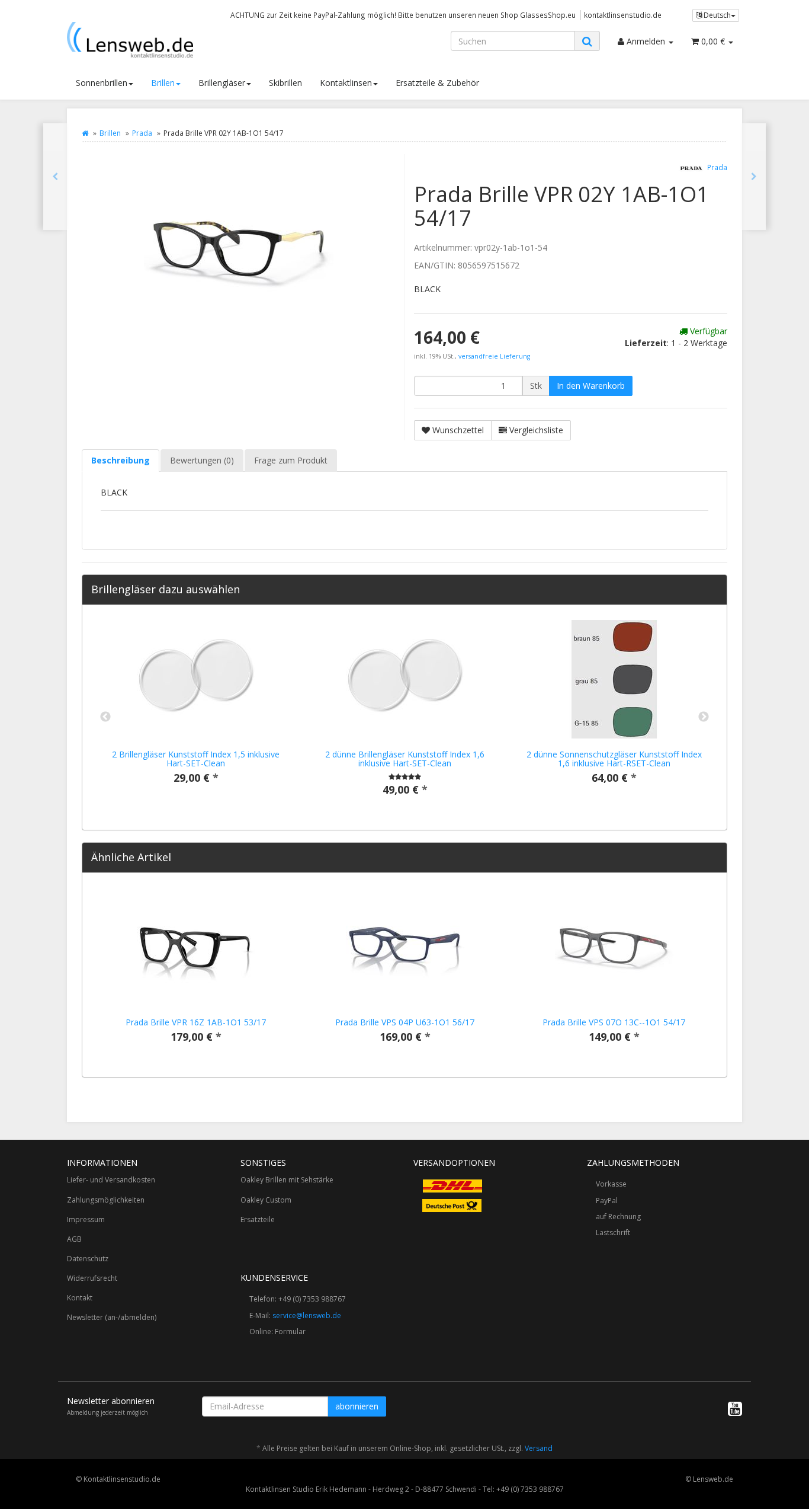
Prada (142, 133)
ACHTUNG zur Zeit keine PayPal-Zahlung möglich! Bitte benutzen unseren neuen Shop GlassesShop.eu (403, 15)
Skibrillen (285, 82)
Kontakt (79, 1298)
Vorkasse (611, 1184)
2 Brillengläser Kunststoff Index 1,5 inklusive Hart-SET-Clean (196, 759)
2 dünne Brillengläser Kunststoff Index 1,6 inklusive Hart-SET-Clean (404, 759)
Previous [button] (105, 717)
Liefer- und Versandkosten (111, 1180)
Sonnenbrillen (101, 82)
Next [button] (703, 717)
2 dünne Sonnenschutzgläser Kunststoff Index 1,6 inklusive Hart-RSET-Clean (614, 759)
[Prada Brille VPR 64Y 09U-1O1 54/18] (55, 176)
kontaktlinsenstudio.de (623, 15)
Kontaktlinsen (346, 82)
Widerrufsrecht (92, 1278)
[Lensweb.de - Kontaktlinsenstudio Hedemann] (173, 39)
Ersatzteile (257, 1219)
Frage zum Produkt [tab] (291, 460)
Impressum (86, 1219)
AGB (74, 1239)
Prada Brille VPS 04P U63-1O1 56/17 (404, 1022)
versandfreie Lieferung (494, 356)
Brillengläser (221, 82)
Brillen (163, 82)
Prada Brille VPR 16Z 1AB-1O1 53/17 (196, 1022)
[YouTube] (735, 1408)
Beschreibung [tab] (120, 460)
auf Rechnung (618, 1216)
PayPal (607, 1200)
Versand (539, 1448)
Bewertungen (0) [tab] (202, 460)
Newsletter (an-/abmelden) (111, 1317)
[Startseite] (85, 133)
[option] (195, 711)
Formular (290, 1331)
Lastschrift (613, 1232)
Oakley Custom (265, 1200)
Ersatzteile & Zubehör (437, 82)
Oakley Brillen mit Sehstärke (286, 1180)
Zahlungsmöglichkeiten (106, 1200)
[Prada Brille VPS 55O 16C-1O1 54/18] (754, 176)
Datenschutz (87, 1259)
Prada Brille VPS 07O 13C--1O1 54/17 (613, 1022)
